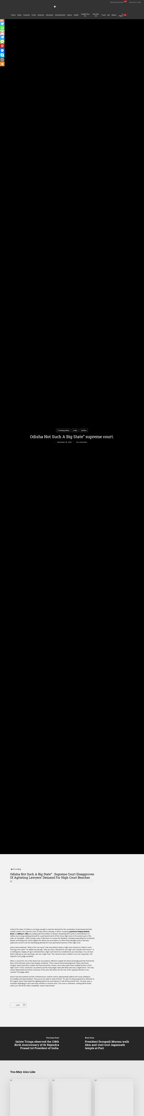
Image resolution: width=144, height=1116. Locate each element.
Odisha (84, 430)
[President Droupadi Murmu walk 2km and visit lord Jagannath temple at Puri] (108, 1043)
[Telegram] (2, 37)
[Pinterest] (2, 46)
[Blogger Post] (2, 59)
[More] (2, 64)
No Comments (81, 442)
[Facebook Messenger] (2, 50)
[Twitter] (2, 23)
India (75, 430)
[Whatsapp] (2, 28)
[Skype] (2, 55)
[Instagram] (2, 19)
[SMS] (2, 41)
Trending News (63, 430)
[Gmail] (2, 32)
